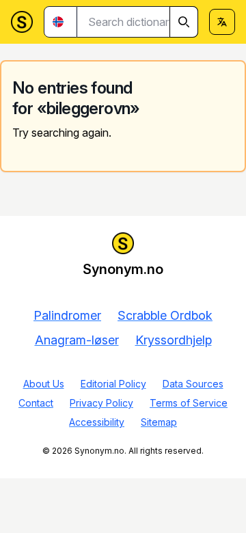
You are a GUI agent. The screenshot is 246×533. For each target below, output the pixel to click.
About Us (43, 384)
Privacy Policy (101, 403)
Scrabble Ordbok (165, 315)
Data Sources (193, 384)
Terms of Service (189, 403)
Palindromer (67, 315)
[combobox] (137, 22)
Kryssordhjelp (173, 340)
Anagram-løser (77, 340)
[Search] (183, 22)
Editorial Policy (113, 384)
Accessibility (96, 422)
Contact (35, 403)
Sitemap (159, 422)
